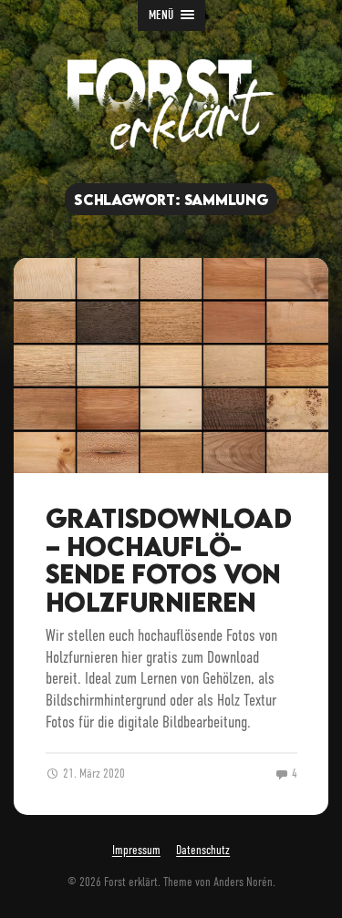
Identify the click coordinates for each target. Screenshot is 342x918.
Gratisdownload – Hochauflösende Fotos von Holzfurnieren (169, 559)
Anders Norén (243, 882)
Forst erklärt (131, 882)
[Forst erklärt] (170, 104)
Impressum (136, 851)
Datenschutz (203, 851)
